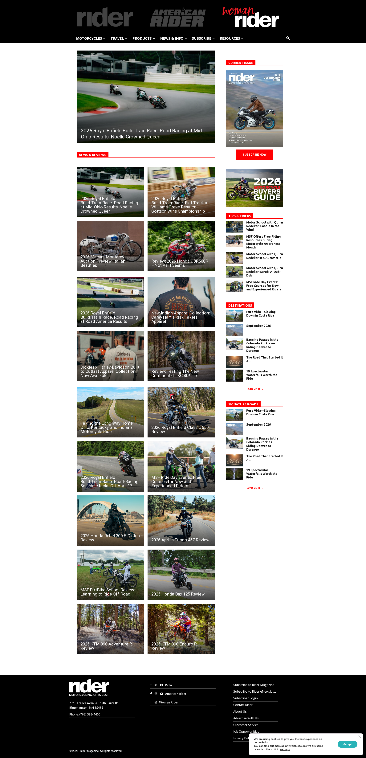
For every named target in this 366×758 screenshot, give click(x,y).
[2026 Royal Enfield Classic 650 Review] (181, 412)
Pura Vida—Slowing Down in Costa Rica (261, 313)
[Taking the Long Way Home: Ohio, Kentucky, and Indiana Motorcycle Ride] (110, 412)
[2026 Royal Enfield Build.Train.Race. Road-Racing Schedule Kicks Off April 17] (110, 466)
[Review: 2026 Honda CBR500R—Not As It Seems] (181, 246)
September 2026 (258, 325)
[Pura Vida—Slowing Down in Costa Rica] (234, 316)
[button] (288, 38)
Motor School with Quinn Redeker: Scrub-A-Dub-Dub (264, 271)
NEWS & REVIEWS (92, 155)
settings (285, 749)
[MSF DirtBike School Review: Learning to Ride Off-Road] (110, 575)
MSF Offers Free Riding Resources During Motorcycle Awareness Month (263, 242)
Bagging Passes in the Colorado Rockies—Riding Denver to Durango (262, 345)
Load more (253, 389)
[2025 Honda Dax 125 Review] (181, 575)
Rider (168, 685)
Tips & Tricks (239, 216)
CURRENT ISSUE (240, 62)
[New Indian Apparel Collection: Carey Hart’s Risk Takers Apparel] (181, 302)
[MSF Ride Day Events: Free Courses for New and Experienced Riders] (181, 466)
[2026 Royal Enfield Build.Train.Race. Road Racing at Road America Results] (110, 302)
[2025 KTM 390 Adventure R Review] (110, 629)
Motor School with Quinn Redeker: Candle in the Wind (264, 226)
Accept (347, 744)
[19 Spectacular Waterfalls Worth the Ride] (234, 376)
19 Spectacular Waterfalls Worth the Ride (261, 375)
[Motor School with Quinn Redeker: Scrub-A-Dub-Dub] (234, 272)
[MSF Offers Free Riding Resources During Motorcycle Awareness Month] (234, 241)
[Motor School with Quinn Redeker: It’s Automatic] (234, 258)
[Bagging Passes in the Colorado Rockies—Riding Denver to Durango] (234, 344)
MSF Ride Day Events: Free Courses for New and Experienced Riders (263, 285)
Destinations (240, 305)
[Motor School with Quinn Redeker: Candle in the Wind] (234, 227)
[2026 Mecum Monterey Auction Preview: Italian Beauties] (110, 246)
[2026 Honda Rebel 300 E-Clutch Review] (110, 520)
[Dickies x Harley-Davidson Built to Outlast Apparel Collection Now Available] (110, 356)
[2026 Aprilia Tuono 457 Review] (181, 520)
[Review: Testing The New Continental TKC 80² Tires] (181, 356)
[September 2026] (234, 330)
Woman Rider (168, 702)
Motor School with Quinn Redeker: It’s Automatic (264, 255)
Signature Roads (243, 404)
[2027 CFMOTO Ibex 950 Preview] (146, 97)
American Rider (175, 693)
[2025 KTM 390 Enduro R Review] (181, 629)
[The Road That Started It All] (234, 362)
